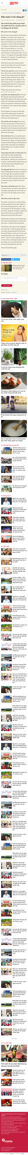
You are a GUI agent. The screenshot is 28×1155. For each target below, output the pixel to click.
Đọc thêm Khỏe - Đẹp (10, 298)
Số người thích (14, 292)
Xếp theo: (3, 292)
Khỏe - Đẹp (4, 9)
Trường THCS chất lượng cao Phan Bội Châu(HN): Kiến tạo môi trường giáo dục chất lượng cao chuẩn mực (20, 647)
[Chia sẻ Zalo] (26, 10)
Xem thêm (14, 1038)
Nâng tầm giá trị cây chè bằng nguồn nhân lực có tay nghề (20, 560)
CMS (11, 1153)
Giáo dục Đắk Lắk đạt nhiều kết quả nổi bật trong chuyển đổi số (19, 477)
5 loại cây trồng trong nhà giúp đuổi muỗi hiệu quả (12, 368)
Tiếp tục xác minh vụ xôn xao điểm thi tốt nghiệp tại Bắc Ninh (19, 735)
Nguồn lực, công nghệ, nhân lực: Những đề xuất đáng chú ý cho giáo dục (20, 500)
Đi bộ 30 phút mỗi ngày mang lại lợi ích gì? (13, 415)
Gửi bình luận (6, 285)
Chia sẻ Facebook (7, 259)
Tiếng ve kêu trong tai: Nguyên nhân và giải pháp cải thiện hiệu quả (13, 344)
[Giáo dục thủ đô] (14, 3)
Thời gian (8, 292)
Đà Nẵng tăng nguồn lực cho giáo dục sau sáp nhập (19, 656)
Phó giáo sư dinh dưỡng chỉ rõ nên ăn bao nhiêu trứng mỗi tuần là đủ (13, 392)
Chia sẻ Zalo (16, 259)
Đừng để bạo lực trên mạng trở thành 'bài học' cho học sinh (20, 617)
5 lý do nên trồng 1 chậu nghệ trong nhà (12, 320)
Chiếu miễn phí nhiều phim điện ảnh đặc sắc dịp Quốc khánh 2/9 (19, 1081)
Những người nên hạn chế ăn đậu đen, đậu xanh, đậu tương (19, 267)
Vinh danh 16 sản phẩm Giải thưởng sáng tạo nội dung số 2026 (20, 550)
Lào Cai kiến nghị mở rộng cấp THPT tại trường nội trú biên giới (19, 588)
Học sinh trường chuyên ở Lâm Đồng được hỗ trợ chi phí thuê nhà (20, 459)
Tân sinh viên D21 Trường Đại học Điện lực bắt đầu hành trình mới (20, 636)
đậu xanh (5, 273)
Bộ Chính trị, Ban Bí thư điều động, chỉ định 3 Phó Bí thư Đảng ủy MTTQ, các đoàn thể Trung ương (19, 1092)
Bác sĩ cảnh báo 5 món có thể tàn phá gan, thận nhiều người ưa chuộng (13, 439)
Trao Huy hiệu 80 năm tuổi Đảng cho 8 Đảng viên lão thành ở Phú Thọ (20, 1101)
